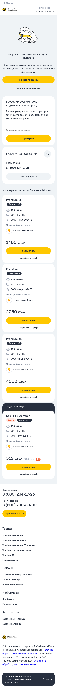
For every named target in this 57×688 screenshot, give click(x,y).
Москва (9, 3)
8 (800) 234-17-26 (45, 11)
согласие (9, 679)
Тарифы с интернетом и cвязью (16, 550)
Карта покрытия (9, 604)
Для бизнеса (8, 599)
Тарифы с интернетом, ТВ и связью (18, 545)
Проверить (28, 138)
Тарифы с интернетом (12, 535)
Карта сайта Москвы (11, 624)
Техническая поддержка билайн (17, 575)
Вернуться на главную (28, 88)
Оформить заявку (28, 80)
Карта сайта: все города (13, 619)
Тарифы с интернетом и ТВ (14, 540)
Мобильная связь (10, 560)
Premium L (13, 269)
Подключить (28, 251)
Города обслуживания (12, 585)
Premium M (13, 199)
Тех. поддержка (28, 176)
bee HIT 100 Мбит (18, 415)
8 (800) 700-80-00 (19, 505)
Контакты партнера (11, 580)
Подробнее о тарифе (28, 258)
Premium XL (14, 338)
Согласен (47, 679)
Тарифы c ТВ (8, 555)
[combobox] (28, 130)
